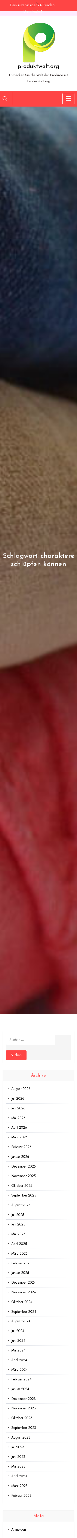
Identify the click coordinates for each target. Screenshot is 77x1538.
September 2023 (23, 1427)
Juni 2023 (18, 1456)
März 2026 (19, 1137)
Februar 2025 (21, 1263)
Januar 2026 (20, 1156)
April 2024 (19, 1360)
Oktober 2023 (21, 1417)
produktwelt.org (38, 67)
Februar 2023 (21, 1495)
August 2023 (20, 1437)
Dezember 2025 (23, 1166)
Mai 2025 (18, 1234)
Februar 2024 (21, 1379)
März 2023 (19, 1485)
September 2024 (23, 1311)
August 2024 (20, 1321)
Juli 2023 (17, 1447)
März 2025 (19, 1253)
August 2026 (20, 1088)
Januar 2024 (20, 1388)
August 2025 (20, 1205)
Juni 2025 (18, 1224)
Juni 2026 (18, 1108)
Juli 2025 (17, 1214)
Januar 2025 (20, 1272)
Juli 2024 (17, 1330)
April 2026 (19, 1127)
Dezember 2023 (23, 1398)
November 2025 (23, 1175)
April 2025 (19, 1243)
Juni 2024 (18, 1340)
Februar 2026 (21, 1146)
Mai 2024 (18, 1350)
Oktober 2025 (21, 1185)
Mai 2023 (18, 1466)
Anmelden (18, 1529)
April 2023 (19, 1476)
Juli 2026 (17, 1098)
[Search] (5, 98)
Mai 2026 (18, 1117)
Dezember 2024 (23, 1282)
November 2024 (23, 1292)
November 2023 (23, 1408)
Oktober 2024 (21, 1301)
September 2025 (23, 1195)
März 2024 (19, 1369)
